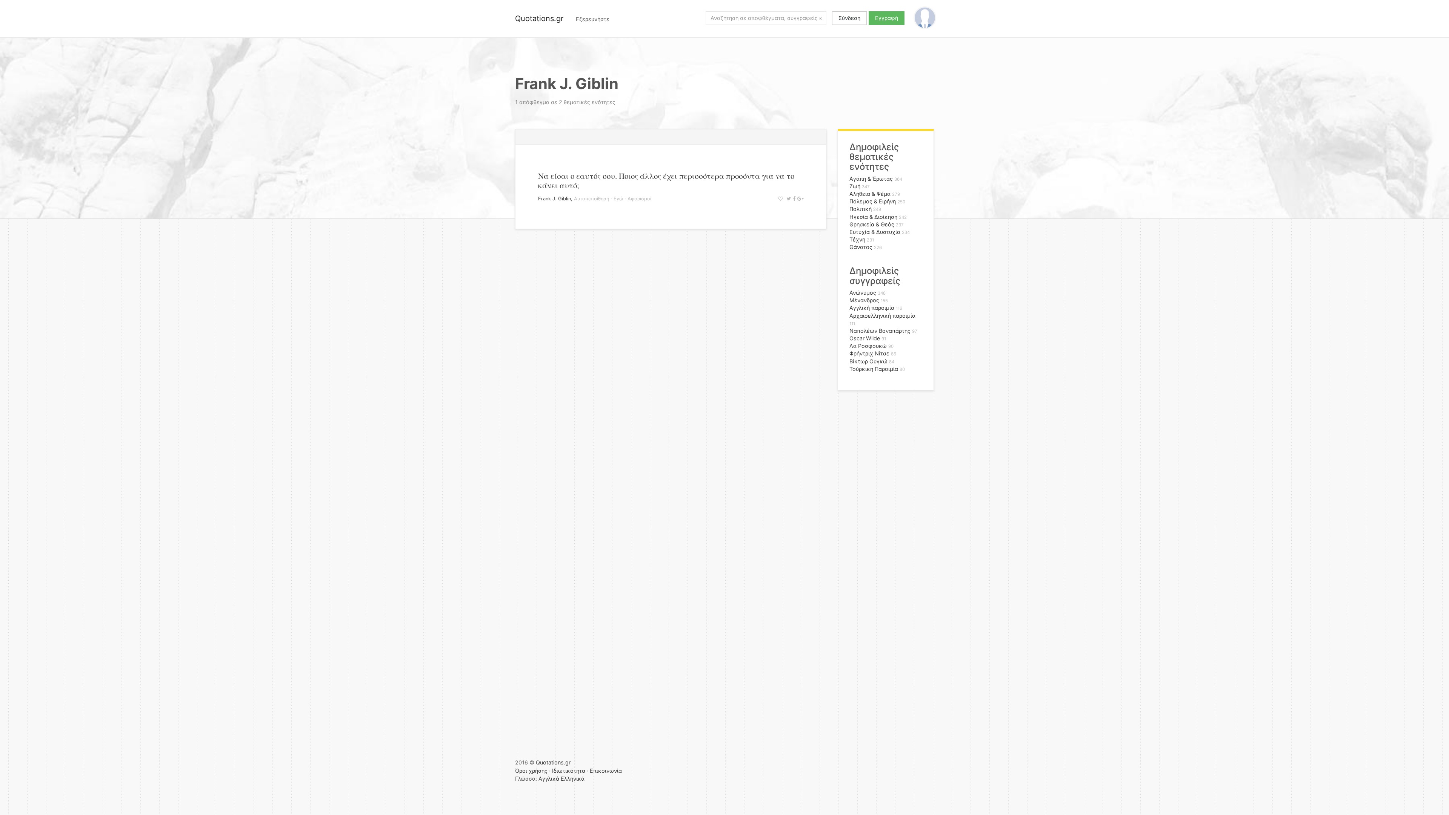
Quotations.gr (539, 18)
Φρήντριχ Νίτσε (869, 353)
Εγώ (618, 198)
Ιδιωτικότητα (568, 770)
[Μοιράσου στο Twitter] (787, 198)
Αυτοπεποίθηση (591, 198)
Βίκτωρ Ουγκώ (868, 361)
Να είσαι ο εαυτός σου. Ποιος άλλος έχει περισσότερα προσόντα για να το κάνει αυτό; (666, 181)
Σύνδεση (849, 18)
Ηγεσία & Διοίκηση (873, 217)
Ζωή (854, 186)
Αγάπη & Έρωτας (871, 178)
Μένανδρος (864, 300)
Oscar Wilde (864, 338)
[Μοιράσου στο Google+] (799, 198)
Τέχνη (857, 239)
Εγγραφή (886, 18)
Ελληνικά (573, 778)
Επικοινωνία (606, 770)
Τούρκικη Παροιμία (873, 369)
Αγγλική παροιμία (871, 307)
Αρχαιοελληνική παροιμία (882, 315)
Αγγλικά (548, 778)
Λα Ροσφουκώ (868, 346)
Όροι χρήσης (531, 770)
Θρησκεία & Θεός (871, 224)
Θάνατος (860, 247)
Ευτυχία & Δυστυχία (874, 232)
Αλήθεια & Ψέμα (870, 194)
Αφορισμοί (639, 198)
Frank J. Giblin (554, 198)
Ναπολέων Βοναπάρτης (880, 331)
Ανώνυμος (862, 292)
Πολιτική (860, 209)
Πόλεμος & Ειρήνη (872, 201)
